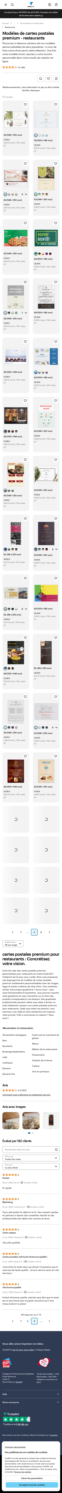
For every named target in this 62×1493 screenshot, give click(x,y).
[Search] (56, 1149)
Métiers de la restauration (44, 1049)
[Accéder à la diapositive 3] (33, 1133)
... (14, 23)
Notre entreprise (10, 1402)
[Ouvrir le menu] (5, 4)
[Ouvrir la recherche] (12, 4)
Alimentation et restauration (32, 23)
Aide (4, 1394)
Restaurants (10, 27)
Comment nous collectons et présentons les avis (26, 1094)
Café (4, 1057)
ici (42, 15)
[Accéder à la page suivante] (49, 1321)
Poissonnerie (38, 1054)
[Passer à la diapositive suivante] (58, 1121)
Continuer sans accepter (15, 1447)
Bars (4, 1040)
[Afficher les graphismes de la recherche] (40, 78)
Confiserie (7, 1062)
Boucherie (7, 1046)
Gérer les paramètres (32, 1478)
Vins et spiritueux (40, 1071)
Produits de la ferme (42, 1060)
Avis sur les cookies (22, 1472)
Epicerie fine (8, 1074)
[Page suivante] (49, 932)
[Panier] (56, 4)
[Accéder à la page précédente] (12, 1321)
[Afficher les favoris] (48, 78)
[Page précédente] (12, 932)
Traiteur (36, 1066)
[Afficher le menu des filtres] (56, 78)
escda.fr (19, 1382)
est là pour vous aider (23, 1349)
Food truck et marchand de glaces (45, 1036)
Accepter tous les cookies (32, 1485)
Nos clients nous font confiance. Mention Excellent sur (29, 1435)
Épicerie (6, 1068)
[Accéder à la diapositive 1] (29, 1133)
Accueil (5, 23)
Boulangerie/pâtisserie (13, 1051)
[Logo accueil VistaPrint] (31, 5)
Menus (35, 1043)
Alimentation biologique (14, 1035)
